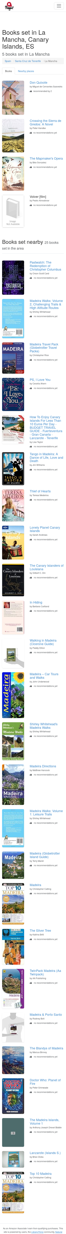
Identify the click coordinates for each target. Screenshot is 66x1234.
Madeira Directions (43, 766)
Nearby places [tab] (26, 71)
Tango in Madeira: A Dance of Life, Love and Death (46, 457)
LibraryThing (37, 1231)
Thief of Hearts (40, 491)
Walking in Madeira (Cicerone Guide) (43, 642)
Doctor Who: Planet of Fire (45, 1082)
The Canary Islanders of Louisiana (47, 567)
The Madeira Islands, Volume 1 (44, 1121)
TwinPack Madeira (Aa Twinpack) (45, 972)
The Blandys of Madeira (46, 1048)
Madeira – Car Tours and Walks (44, 676)
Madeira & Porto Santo (46, 1014)
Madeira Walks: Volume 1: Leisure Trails (46, 812)
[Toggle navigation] (59, 5)
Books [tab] (8, 71)
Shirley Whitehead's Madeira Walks (44, 726)
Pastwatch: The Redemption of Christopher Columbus (45, 265)
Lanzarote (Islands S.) (45, 1152)
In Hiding (36, 602)
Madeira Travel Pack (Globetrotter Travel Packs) (44, 347)
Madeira (35, 884)
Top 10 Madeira (41, 1173)
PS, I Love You (40, 379)
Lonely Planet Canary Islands (45, 529)
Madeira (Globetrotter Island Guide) (45, 855)
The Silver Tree (40, 930)
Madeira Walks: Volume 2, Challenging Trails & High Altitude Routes (46, 304)
